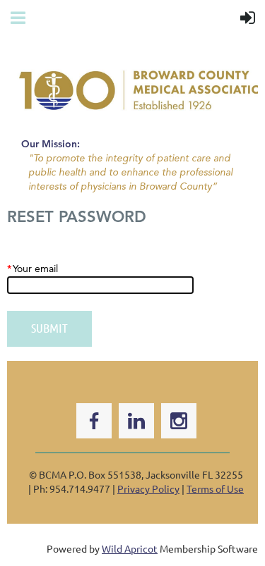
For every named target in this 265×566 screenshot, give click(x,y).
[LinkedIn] (136, 420)
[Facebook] (94, 420)
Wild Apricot (130, 548)
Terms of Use (215, 488)
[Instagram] (178, 420)
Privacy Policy (148, 488)
